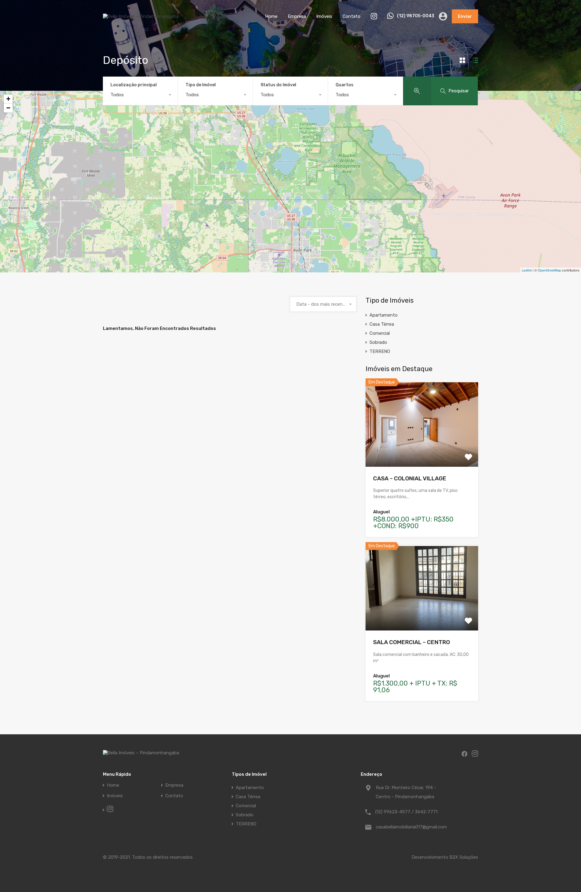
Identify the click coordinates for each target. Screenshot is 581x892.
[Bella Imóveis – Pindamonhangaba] (141, 16)
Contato (351, 16)
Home (271, 16)
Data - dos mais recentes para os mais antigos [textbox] (323, 304)
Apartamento (383, 315)
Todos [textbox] (117, 94)
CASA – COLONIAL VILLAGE (409, 478)
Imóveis (324, 16)
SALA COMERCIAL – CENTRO (411, 642)
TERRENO (379, 351)
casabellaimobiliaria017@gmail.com (411, 827)
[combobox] (140, 95)
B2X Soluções (463, 857)
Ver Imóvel (422, 449)
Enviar (465, 16)
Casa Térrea (381, 324)
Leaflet (527, 270)
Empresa (297, 16)
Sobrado (378, 342)
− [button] (8, 108)
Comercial (379, 333)
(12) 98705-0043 (415, 16)
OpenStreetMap (549, 270)
